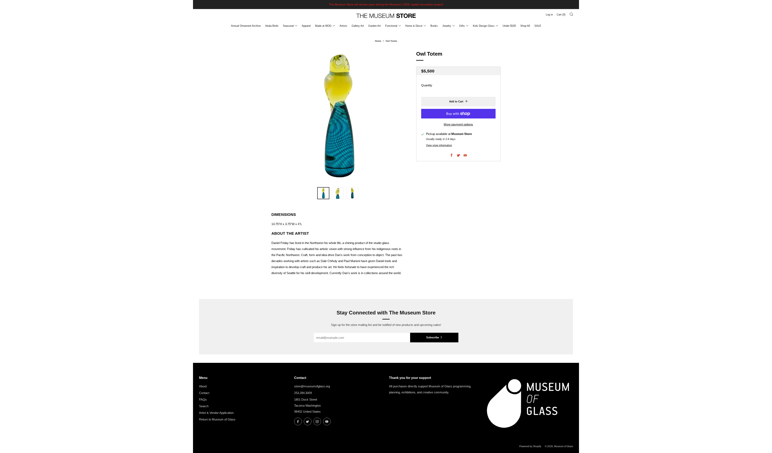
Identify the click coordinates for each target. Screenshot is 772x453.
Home (378, 41)
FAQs (203, 399)
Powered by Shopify (530, 446)
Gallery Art (358, 25)
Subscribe (432, 337)
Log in (549, 14)
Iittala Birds (271, 25)
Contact (204, 393)
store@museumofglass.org (312, 386)
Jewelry (446, 25)
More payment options (458, 124)
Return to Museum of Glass (217, 419)
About (203, 386)
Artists (343, 25)
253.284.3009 (303, 393)
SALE (537, 25)
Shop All (525, 25)
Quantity (426, 85)
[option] (337, 116)
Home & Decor (413, 25)
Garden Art (374, 25)
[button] (323, 193)
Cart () (561, 14)
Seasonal (288, 25)
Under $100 (509, 25)
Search (203, 406)
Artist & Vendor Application (216, 412)
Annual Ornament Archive (246, 25)
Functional (391, 25)
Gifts (462, 25)
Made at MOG (323, 25)
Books (434, 25)
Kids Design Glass (484, 25)
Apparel (306, 25)
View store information (439, 145)
